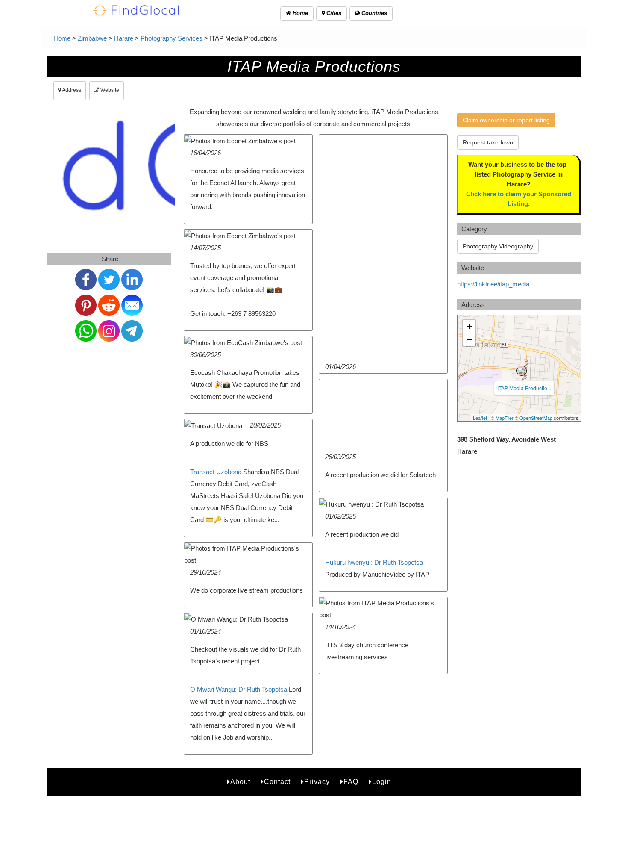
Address (71, 90)
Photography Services (171, 38)
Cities (333, 13)
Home (299, 13)
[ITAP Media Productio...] (521, 371)
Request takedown (488, 142)
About (240, 781)
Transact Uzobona (215, 471)
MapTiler (505, 417)
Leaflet (480, 417)
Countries (373, 13)
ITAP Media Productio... (524, 388)
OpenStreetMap (535, 417)
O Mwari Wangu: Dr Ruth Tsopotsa (238, 689)
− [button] (469, 339)
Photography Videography (498, 246)
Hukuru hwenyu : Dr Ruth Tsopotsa (374, 562)
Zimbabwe (92, 38)
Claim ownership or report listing (506, 120)
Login (381, 781)
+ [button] (469, 326)
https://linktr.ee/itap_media (493, 284)
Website (109, 90)
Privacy (317, 781)
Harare (123, 38)
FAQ (350, 781)
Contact (277, 781)
